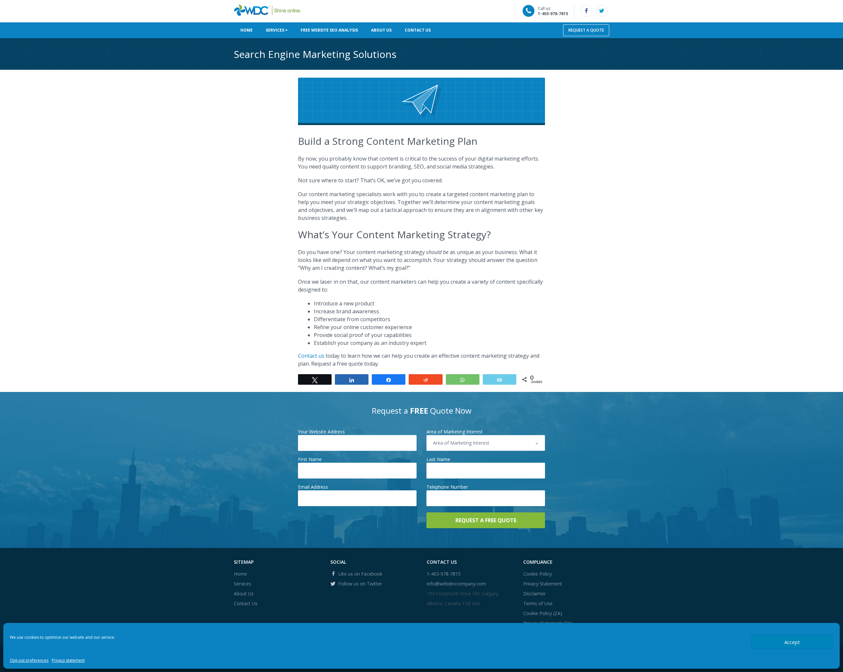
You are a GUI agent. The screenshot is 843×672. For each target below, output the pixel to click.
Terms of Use (538, 603)
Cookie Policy (537, 574)
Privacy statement (68, 660)
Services (275, 30)
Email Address (313, 487)
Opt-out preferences (29, 660)
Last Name (438, 459)
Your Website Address (321, 431)
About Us (381, 30)
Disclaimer (534, 593)
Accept (792, 642)
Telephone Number (447, 487)
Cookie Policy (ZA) (542, 613)
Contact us (311, 355)
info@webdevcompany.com (456, 584)
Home (246, 30)
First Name (310, 459)
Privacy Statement (542, 584)
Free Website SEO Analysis (329, 30)
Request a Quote (586, 30)
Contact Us (418, 30)
